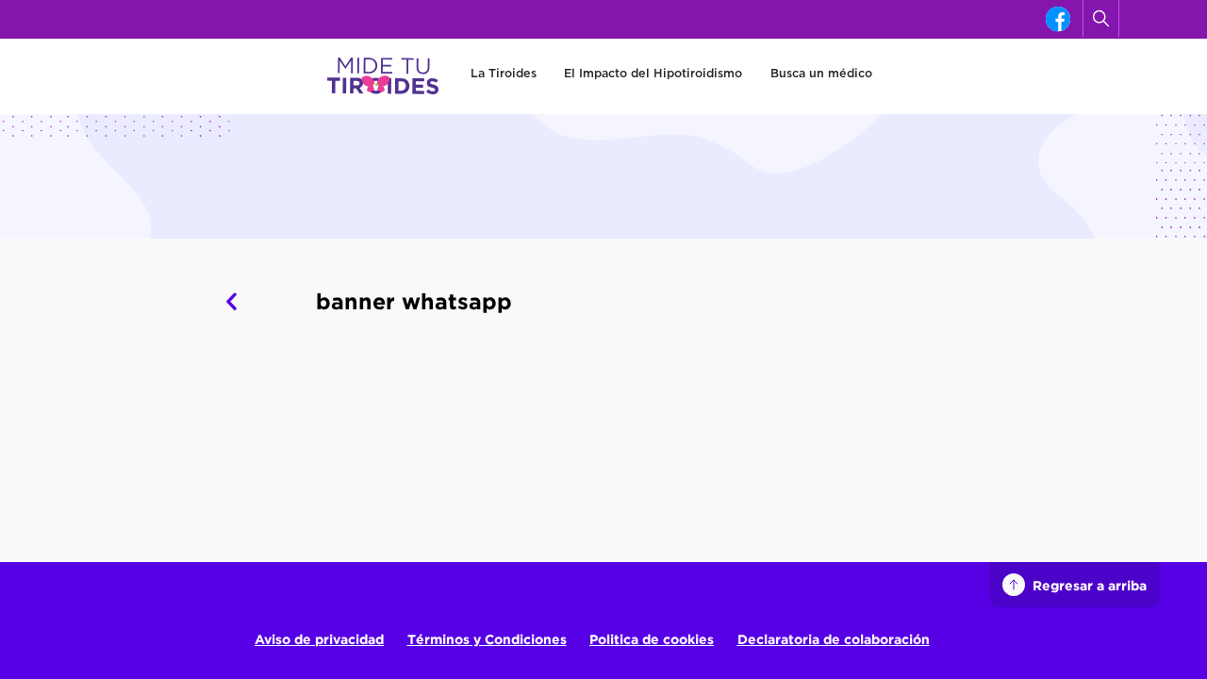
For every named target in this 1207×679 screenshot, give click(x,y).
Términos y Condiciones (487, 639)
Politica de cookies (651, 639)
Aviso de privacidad (319, 639)
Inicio (92, 262)
